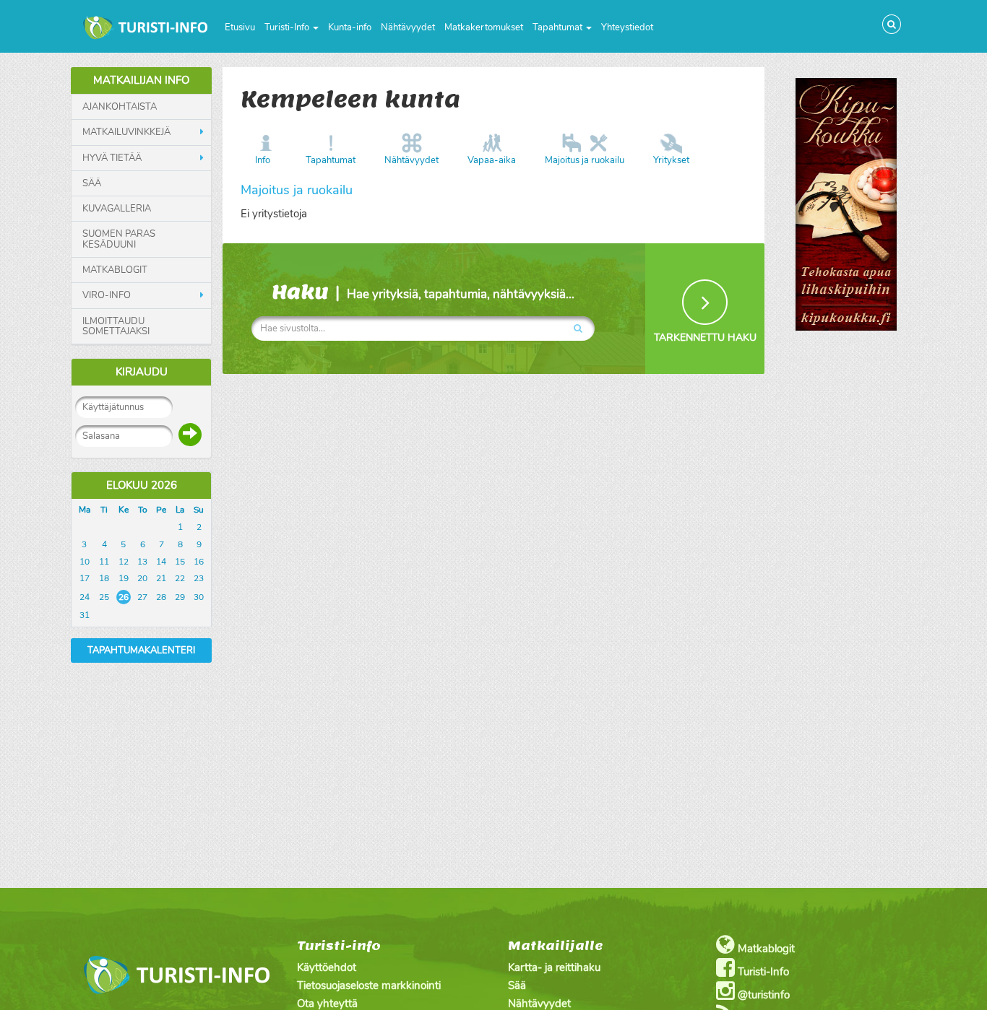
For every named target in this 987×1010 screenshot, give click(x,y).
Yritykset (671, 160)
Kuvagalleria (116, 209)
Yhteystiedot (627, 27)
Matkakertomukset (483, 27)
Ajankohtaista (119, 107)
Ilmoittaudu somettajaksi (116, 326)
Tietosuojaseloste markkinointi (369, 985)
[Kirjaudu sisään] (190, 434)
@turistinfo (762, 995)
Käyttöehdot (326, 967)
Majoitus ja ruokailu (584, 160)
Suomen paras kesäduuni (118, 239)
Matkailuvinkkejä (126, 132)
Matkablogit (114, 270)
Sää (91, 183)
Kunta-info (349, 27)
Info (262, 160)
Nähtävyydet (408, 27)
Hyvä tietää (112, 158)
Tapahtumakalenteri (141, 650)
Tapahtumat (559, 27)
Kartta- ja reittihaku (554, 967)
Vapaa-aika (491, 160)
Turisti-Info (287, 27)
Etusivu (240, 27)
